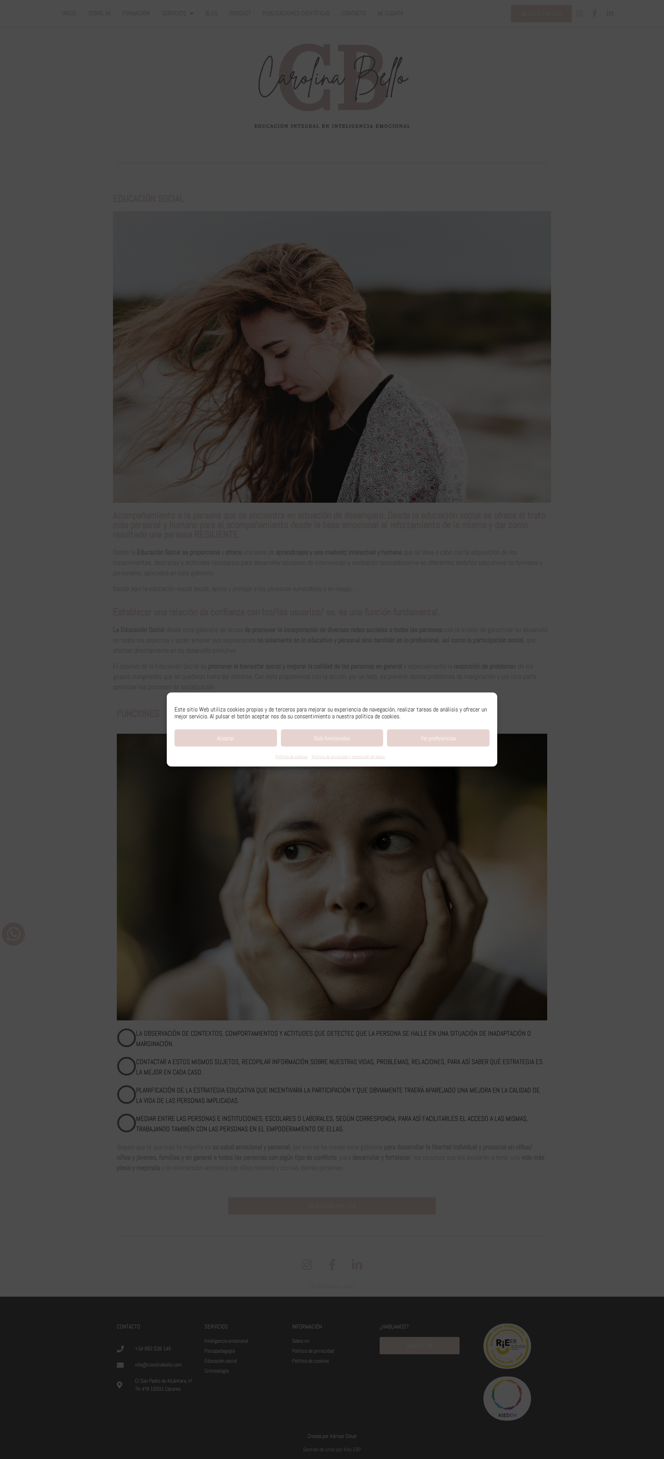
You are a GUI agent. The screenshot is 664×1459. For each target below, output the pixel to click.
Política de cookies (292, 757)
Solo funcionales (332, 737)
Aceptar (225, 737)
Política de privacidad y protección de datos (348, 757)
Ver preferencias (438, 737)
